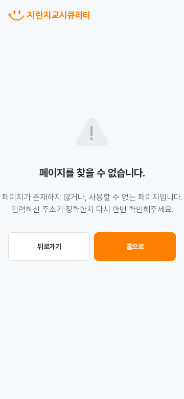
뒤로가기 (49, 246)
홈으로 (135, 246)
